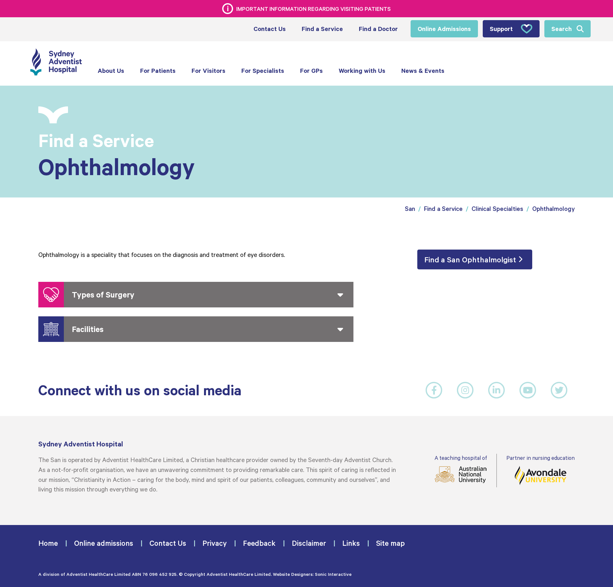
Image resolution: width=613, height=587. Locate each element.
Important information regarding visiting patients (313, 8)
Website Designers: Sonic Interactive (312, 574)
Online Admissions (444, 29)
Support (501, 29)
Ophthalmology (553, 208)
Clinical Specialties (497, 208)
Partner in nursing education (540, 457)
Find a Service (443, 208)
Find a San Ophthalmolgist (470, 259)
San (410, 208)
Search (561, 29)
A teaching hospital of (461, 457)
